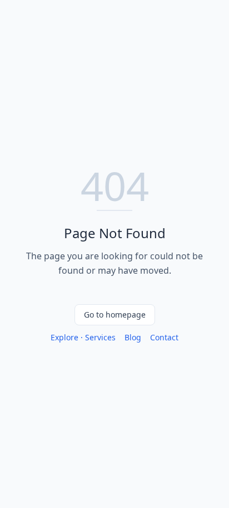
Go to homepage (115, 314)
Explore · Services (83, 337)
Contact (164, 337)
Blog (133, 337)
